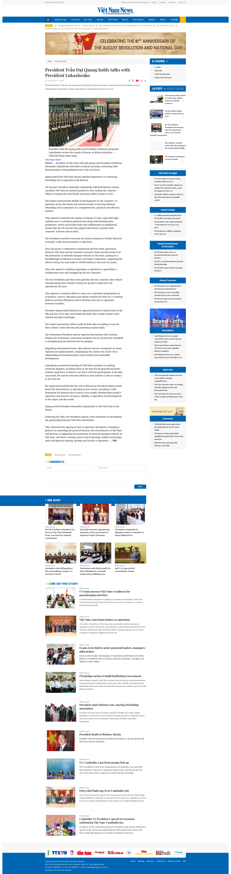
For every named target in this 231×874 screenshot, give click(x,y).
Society (100, 19)
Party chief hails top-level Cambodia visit (104, 790)
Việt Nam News (115, 10)
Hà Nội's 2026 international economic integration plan (168, 262)
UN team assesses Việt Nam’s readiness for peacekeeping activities (104, 593)
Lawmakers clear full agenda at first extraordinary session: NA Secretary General (59, 571)
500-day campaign (82, 29)
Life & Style (112, 19)
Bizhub (154, 2)
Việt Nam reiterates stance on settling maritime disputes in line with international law (168, 387)
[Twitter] (133, 81)
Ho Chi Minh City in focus (165, 26)
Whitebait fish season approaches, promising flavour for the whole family (167, 427)
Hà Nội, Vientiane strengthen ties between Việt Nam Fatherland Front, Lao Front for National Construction (59, 533)
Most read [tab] (175, 89)
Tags (48, 455)
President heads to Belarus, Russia (100, 734)
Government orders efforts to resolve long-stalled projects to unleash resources (175, 99)
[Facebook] (129, 81)
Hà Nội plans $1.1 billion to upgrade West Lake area (167, 232)
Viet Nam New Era (88, 26)
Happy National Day (101, 29)
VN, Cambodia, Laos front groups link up (104, 762)
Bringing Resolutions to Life (68, 26)
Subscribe (158, 70)
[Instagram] (141, 81)
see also (53, 500)
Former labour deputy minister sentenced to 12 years (174, 113)
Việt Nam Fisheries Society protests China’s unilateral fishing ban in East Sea (168, 397)
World (162, 19)
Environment (138, 19)
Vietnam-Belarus (74, 455)
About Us (172, 2)
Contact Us (182, 2)
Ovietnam (162, 2)
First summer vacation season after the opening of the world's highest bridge (175, 145)
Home (49, 61)
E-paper (158, 61)
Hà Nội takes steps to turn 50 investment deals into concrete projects (166, 255)
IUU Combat (65, 29)
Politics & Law (61, 19)
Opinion (151, 19)
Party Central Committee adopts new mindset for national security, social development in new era (168, 188)
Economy (75, 19)
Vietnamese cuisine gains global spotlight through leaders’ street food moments (168, 436)
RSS (184, 861)
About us (150, 861)
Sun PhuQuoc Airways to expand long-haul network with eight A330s (168, 356)
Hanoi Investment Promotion (109, 26)
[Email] (145, 80)
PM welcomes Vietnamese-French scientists (175, 157)
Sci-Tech (88, 19)
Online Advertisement (163, 77)
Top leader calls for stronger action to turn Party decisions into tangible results (168, 197)
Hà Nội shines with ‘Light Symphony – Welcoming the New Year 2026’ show (168, 225)
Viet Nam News (53, 159)
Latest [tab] (157, 89)
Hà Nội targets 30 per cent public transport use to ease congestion (166, 293)
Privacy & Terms (174, 861)
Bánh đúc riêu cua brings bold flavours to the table (165, 444)
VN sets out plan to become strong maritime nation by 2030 (167, 180)
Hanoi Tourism (146, 26)
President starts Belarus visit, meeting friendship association (109, 706)
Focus (48, 26)
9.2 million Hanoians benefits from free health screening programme (167, 216)
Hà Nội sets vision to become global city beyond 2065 (167, 300)
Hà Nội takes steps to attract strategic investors (168, 269)
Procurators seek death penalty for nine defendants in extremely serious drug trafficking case (95, 571)
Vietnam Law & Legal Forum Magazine (135, 2)
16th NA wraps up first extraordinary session (125, 569)
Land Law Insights (130, 26)
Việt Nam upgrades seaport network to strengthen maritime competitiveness (168, 378)
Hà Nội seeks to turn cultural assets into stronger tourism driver (167, 287)
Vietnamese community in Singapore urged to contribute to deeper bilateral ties (129, 532)
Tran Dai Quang (60, 455)
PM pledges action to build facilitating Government (110, 676)
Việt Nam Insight (51, 29)
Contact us (160, 861)
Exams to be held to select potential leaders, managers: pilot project (112, 649)
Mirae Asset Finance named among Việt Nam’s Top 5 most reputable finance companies (167, 348)
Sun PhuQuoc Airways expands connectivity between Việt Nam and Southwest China (167, 339)
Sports (125, 19)
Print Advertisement (162, 74)
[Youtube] (137, 81)
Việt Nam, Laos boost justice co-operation (104, 619)
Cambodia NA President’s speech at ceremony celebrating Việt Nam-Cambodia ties (107, 820)
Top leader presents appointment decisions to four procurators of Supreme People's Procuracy (95, 532)
